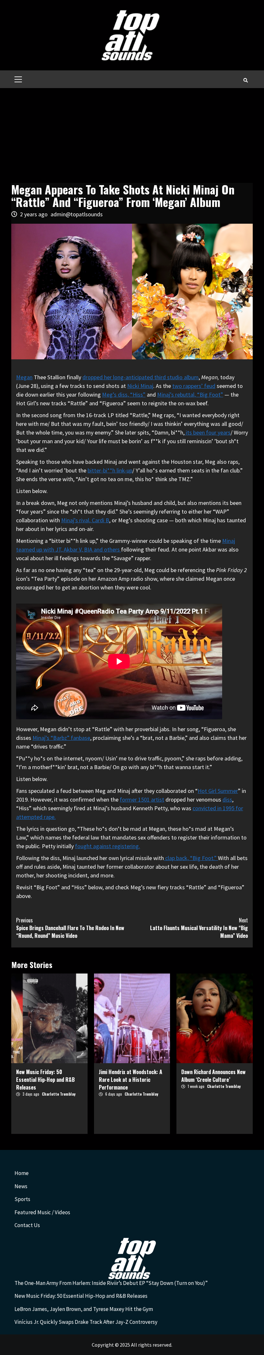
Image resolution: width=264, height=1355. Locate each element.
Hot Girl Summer (218, 790)
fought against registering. (107, 846)
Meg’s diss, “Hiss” (124, 394)
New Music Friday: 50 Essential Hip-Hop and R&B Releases (45, 1079)
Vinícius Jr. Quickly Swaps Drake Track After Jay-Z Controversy (85, 1321)
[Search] (245, 80)
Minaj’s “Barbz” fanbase (61, 737)
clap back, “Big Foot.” (191, 858)
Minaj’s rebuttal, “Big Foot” (190, 394)
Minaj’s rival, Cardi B (85, 520)
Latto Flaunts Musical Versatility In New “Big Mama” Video (199, 927)
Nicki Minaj (140, 386)
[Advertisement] (132, 136)
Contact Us (27, 1225)
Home (21, 1173)
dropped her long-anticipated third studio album (140, 377)
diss (227, 799)
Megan (24, 377)
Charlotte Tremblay (58, 1094)
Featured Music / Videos (42, 1212)
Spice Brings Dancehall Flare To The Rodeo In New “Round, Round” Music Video (70, 927)
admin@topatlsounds (77, 214)
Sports (22, 1199)
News (20, 1186)
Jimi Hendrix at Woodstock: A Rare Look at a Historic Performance (130, 1079)
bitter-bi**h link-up (110, 470)
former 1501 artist (142, 799)
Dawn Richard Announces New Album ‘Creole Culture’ (213, 1075)
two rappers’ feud (193, 386)
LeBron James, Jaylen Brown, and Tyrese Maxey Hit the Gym (83, 1309)
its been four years (207, 432)
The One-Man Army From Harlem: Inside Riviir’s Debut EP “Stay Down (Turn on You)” (111, 1283)
